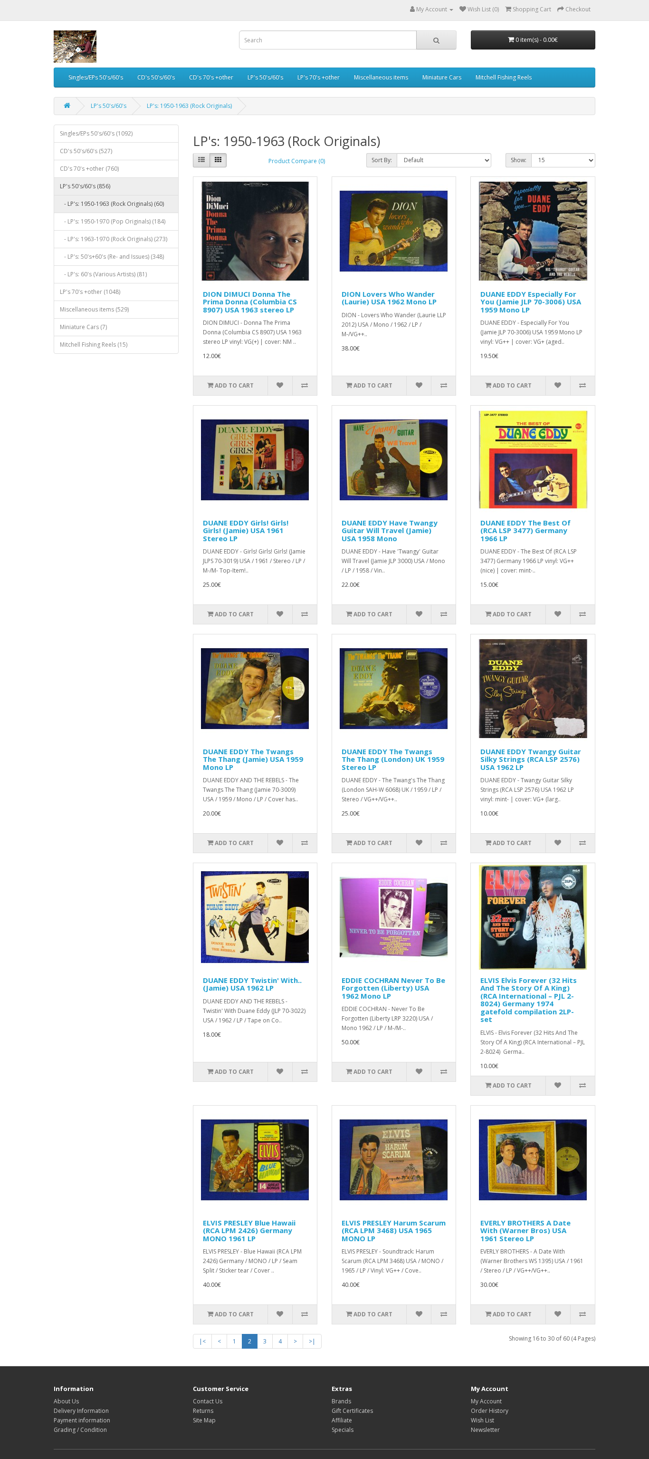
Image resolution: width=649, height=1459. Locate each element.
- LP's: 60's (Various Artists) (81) (103, 274)
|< (202, 1341)
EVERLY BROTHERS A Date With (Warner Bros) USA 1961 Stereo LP (525, 1230)
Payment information (82, 1420)
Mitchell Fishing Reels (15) (93, 344)
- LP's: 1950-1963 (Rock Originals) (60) (112, 204)
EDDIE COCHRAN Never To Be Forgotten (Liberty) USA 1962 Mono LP (393, 988)
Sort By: (382, 160)
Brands (341, 1401)
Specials (342, 1430)
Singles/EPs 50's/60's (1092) (96, 133)
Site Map (204, 1420)
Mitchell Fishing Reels (504, 77)
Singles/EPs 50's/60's (95, 77)
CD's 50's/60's (156, 77)
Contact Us (207, 1401)
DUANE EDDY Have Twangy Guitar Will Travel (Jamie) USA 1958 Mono (390, 530)
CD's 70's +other (211, 77)
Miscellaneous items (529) (94, 309)
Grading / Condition (80, 1430)
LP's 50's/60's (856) (85, 186)
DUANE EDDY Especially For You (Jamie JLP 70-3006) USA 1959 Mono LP (530, 301)
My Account (486, 1401)
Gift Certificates (352, 1411)
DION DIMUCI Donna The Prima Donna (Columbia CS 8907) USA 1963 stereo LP (250, 301)
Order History (489, 1411)
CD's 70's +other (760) (89, 169)
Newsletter (485, 1430)
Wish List (482, 1420)
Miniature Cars (441, 77)
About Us (66, 1401)
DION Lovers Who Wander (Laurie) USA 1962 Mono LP (389, 298)
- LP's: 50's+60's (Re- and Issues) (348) (112, 257)
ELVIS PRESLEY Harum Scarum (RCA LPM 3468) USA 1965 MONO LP (394, 1230)
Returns (203, 1411)
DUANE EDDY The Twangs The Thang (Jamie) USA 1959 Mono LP (253, 759)
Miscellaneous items (381, 77)
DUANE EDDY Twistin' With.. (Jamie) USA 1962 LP (252, 984)
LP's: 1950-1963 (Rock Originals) (189, 106)
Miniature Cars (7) (83, 327)
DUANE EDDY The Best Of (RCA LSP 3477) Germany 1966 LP (525, 530)
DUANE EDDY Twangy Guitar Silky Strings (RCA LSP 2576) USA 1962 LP (530, 759)
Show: (518, 160)
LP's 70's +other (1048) (90, 292)
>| (312, 1341)
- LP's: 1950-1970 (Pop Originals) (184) (112, 221)
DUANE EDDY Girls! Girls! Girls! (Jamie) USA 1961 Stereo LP (245, 530)
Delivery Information (81, 1411)
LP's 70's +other (318, 77)
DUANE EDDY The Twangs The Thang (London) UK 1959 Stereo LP (393, 759)
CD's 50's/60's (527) (86, 151)
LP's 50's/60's (265, 77)
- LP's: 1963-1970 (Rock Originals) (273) (113, 239)
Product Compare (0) (296, 161)
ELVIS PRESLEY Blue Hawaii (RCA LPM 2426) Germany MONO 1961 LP (249, 1230)
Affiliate (342, 1420)
